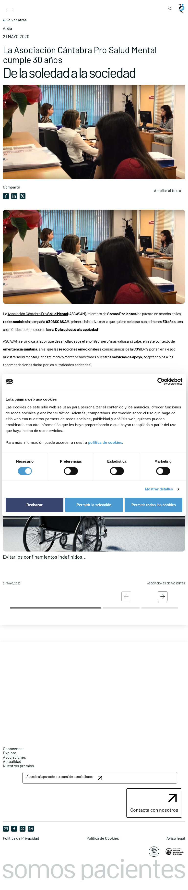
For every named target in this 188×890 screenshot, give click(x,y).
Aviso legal (175, 838)
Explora (9, 752)
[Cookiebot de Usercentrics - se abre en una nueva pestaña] (161, 381)
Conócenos (13, 748)
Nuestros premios (18, 765)
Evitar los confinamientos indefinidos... (45, 557)
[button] (94, 533)
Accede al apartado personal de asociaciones (60, 776)
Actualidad (12, 761)
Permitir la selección (94, 505)
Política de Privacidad (21, 838)
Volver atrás (16, 20)
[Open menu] (9, 8)
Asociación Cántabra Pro (38, 313)
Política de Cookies (103, 838)
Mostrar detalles (159, 489)
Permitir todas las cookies (153, 505)
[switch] (71, 471)
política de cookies (105, 442)
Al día (7, 28)
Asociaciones (14, 757)
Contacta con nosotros (154, 810)
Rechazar (34, 505)
